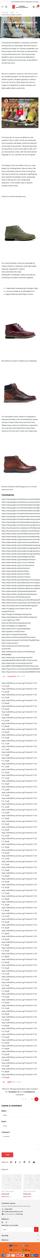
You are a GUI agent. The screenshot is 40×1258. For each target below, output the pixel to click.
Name (4, 1111)
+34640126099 (8, 1209)
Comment (6, 1132)
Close (20, 1235)
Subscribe (36, 1229)
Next (36, 1099)
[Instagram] (2, 1222)
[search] (6, 7)
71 (32, 1099)
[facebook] (6, 1222)
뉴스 (17, 12)
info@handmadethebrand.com (13, 1211)
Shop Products (3, 7)
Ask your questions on (13, 1214)
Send (7, 1155)
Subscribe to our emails (10, 1225)
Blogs (12, 12)
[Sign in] (34, 6)
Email (4, 1121)
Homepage (5, 12)
